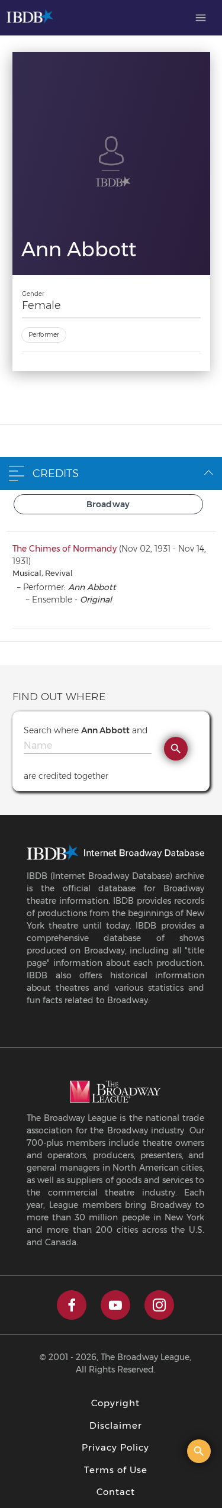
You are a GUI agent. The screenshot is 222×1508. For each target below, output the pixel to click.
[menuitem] (200, 18)
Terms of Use (115, 1469)
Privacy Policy (115, 1447)
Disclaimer (115, 1425)
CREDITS (56, 473)
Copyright (115, 1403)
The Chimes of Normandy (64, 548)
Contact (115, 1491)
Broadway (108, 504)
